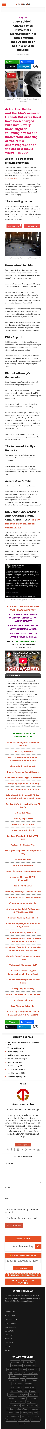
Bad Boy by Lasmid (23, 886)
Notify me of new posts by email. (22, 1218)
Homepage (9, 1335)
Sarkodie (11, 1409)
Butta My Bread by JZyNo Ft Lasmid (23, 891)
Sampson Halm (24, 54)
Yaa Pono (35, 1420)
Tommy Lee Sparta (29, 1412)
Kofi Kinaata (17, 1384)
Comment (9, 1163)
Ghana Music (10, 1311)
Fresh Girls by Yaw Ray (23, 824)
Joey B (33, 1376)
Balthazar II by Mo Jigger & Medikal (23, 778)
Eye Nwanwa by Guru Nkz (23, 932)
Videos (36, 1416)
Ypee (23, 1423)
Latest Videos (10, 1331)
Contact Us (9, 1342)
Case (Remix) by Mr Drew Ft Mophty (23, 897)
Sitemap (30, 1301)
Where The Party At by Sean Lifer (23, 994)
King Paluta (32, 1380)
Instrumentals (10, 1327)
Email (8, 1198)
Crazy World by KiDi (16, 1069)
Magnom (24, 1394)
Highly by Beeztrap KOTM (18, 1055)
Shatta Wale (22, 1409)
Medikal (13, 1398)
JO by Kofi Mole (23, 813)
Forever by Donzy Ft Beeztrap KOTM (23, 871)
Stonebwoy (35, 1409)
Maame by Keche (23, 859)
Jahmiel (14, 1376)
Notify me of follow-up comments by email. (22, 1211)
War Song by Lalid (15, 1051)
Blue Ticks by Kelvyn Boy (23, 1006)
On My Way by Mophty (23, 988)
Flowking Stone (31, 1373)
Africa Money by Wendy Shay (23, 903)
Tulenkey (26, 1416)
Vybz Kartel (11, 1420)
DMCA (7, 1346)
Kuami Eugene (17, 1387)
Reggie (25, 1405)
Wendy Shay (24, 1420)
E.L (11, 1373)
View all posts (23, 1144)
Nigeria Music (10, 1315)
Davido (23, 1369)
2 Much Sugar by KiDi (16, 1076)
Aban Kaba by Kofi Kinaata (23, 766)
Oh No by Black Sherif (23, 830)
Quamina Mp (15, 1405)
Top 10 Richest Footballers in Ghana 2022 (22, 523)
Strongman (14, 1412)
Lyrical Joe (13, 1394)
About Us (8, 1338)
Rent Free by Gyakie (23, 865)
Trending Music (14, 1416)
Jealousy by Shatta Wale (23, 845)
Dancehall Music (11, 1319)
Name (8, 1187)
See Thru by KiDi (14, 1062)
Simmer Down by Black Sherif (23, 918)
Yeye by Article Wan (23, 1000)
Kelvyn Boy (14, 1380)
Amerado (15, 1362)
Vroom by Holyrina (15, 1048)
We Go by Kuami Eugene (18, 1059)
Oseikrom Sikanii (18, 1402)
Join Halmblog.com (23, 1268)
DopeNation (34, 1369)
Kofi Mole (29, 1384)
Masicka (34, 1394)
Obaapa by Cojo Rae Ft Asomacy (23, 783)
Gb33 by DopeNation (23, 818)
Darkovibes (12, 1369)
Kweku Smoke (16, 1391)
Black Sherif (17, 1365)
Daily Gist (23, 17)
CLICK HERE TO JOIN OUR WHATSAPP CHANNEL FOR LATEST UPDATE (23, 617)
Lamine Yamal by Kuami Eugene (23, 772)
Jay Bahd (23, 1376)
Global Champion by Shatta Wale (23, 789)
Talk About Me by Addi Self (23, 965)
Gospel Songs (10, 1323)
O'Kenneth (33, 1398)
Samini (34, 1405)
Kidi (23, 1380)
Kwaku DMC (30, 1387)
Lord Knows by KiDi (16, 1073)
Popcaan (31, 1402)
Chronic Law (29, 1365)
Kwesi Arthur (30, 1391)
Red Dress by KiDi (15, 1066)
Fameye (18, 1373)
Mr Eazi (23, 1398)
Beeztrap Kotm (28, 1362)
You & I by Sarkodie (23, 751)
